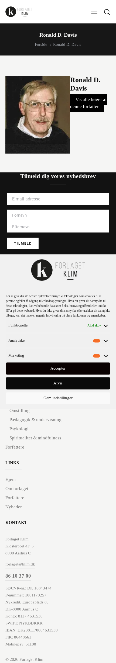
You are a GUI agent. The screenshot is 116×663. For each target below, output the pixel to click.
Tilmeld (23, 243)
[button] (94, 11)
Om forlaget (16, 488)
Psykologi (19, 428)
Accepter (58, 368)
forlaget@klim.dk (20, 564)
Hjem (10, 479)
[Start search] (107, 12)
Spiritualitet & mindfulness (35, 437)
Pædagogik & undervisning (35, 419)
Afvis (58, 383)
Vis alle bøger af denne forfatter (88, 103)
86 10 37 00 (18, 576)
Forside (41, 44)
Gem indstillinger (58, 398)
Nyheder (13, 506)
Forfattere (14, 447)
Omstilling (19, 410)
